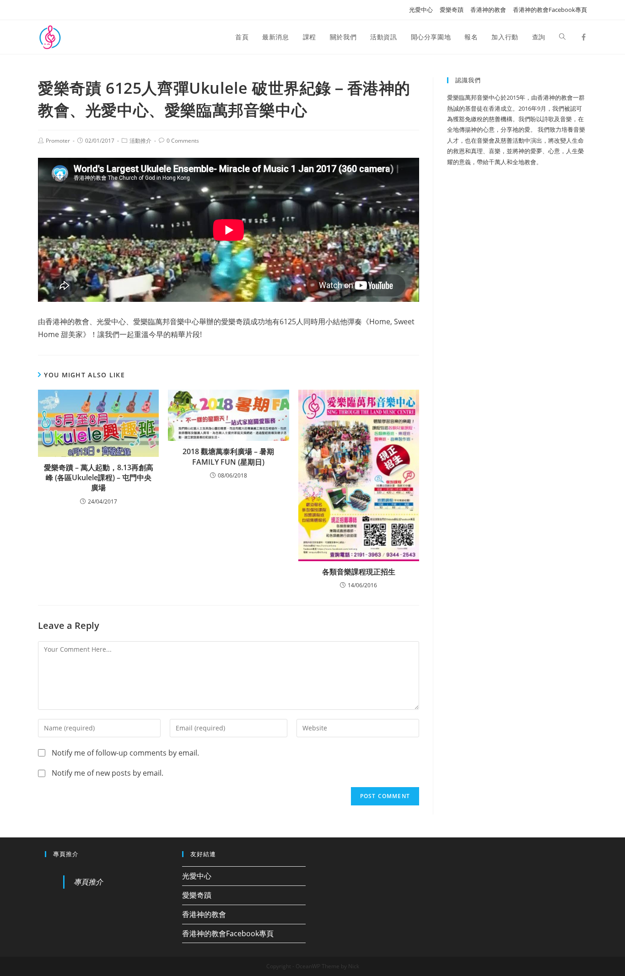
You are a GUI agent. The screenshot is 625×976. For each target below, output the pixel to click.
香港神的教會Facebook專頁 (550, 9)
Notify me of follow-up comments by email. (125, 753)
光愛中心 (421, 9)
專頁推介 (66, 854)
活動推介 (140, 141)
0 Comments (183, 141)
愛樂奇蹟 (451, 9)
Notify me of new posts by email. (107, 773)
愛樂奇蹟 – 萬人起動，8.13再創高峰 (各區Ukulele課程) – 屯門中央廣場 (98, 477)
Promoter (58, 141)
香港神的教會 (488, 9)
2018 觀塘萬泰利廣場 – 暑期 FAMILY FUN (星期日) (228, 456)
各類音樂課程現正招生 (358, 572)
